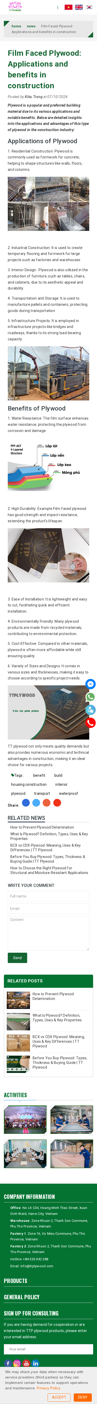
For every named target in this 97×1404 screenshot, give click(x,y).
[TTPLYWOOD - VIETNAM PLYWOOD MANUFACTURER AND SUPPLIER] (15, 6)
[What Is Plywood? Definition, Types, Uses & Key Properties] (18, 1021)
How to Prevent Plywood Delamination (42, 827)
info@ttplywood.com (37, 1266)
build (58, 775)
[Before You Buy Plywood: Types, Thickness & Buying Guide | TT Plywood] (18, 1064)
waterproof (68, 793)
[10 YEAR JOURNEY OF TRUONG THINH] (25, 1119)
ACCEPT (59, 1397)
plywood (18, 793)
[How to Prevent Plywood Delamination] (18, 1000)
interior (61, 784)
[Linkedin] (35, 1363)
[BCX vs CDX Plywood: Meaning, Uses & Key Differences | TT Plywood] (18, 1043)
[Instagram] (17, 1363)
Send (17, 958)
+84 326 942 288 (35, 1259)
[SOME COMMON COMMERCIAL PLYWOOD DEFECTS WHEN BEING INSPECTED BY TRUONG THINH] (71, 1154)
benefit (39, 775)
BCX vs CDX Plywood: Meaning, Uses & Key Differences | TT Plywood (59, 1041)
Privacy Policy (48, 1388)
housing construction (29, 784)
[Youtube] (26, 1363)
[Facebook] (90, 685)
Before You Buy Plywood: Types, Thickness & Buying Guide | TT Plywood (60, 1062)
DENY (82, 1397)
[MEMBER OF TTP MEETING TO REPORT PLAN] (25, 1154)
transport (42, 793)
